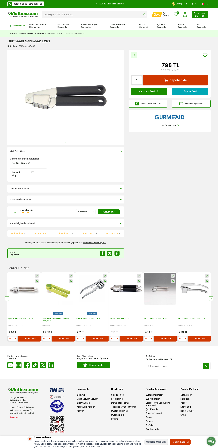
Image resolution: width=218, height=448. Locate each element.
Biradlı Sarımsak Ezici (119, 318)
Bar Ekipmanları (202, 25)
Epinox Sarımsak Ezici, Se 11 (88, 318)
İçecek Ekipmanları (183, 25)
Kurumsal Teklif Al (149, 91)
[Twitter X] (43, 365)
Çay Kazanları (152, 409)
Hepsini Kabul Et (180, 442)
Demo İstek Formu (120, 402)
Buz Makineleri (153, 398)
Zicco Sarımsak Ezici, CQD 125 (191, 318)
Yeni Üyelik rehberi (86, 406)
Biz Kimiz (81, 394)
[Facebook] (27, 365)
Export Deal (190, 91)
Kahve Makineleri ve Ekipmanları (119, 25)
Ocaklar (149, 421)
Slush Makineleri (154, 413)
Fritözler (150, 425)
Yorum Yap (108, 211)
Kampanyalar (19, 25)
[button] (7, 298)
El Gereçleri (39, 33)
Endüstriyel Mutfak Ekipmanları (37, 25)
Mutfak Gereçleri (143, 25)
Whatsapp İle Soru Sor (151, 103)
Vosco (183, 402)
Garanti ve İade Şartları (21, 199)
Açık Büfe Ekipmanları (162, 25)
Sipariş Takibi (117, 394)
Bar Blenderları (153, 429)
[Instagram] (19, 365)
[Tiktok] (35, 365)
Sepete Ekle (178, 80)
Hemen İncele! (96, 365)
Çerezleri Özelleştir (156, 442)
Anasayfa (13, 33)
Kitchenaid (185, 406)
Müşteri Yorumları (119, 410)
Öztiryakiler (186, 394)
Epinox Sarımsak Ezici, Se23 (20, 318)
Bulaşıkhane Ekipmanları (63, 25)
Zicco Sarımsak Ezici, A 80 (155, 318)
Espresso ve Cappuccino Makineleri (158, 404)
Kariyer (80, 410)
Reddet (107, 444)
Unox (183, 414)
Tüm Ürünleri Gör (168, 125)
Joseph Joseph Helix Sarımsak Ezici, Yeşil (55, 319)
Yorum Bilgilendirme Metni (22, 223)
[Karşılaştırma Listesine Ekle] (37, 281)
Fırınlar (149, 417)
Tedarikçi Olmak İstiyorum (123, 406)
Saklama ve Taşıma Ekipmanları (89, 25)
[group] (65, 97)
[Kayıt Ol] (206, 366)
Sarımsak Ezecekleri (54, 33)
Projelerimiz (117, 398)
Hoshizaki (185, 398)
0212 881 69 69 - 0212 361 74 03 (28, 4)
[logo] (22, 14)
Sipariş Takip (181, 4)
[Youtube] (10, 365)
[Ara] (144, 14)
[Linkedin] (51, 365)
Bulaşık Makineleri (154, 394)
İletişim (114, 418)
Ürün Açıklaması (17, 151)
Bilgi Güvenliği (83, 402)
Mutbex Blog (117, 414)
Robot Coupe (187, 410)
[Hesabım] (185, 14)
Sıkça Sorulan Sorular (87, 398)
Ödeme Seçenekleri (194, 103)
